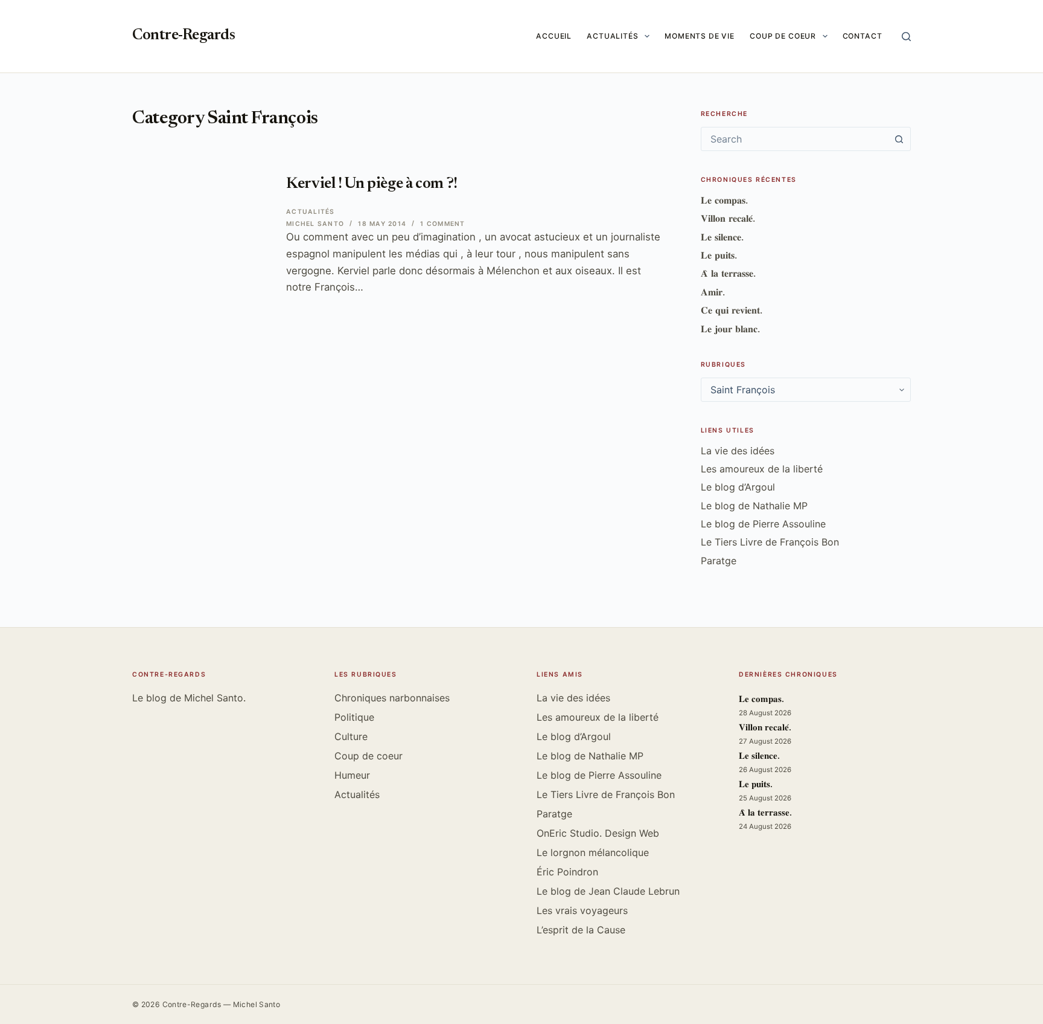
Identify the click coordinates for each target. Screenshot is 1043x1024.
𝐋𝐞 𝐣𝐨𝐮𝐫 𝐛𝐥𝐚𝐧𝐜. (730, 329)
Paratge (718, 561)
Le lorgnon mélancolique (593, 852)
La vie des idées (737, 451)
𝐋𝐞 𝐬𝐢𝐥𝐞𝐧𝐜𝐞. (722, 237)
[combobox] (794, 139)
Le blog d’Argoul (738, 487)
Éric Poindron (567, 872)
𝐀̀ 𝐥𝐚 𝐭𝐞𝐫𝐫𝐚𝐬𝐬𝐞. (728, 273)
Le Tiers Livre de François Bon (770, 542)
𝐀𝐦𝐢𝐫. (713, 292)
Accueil (554, 35)
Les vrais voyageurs (582, 910)
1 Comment (442, 224)
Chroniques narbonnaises (392, 698)
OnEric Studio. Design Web (598, 833)
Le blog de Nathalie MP (754, 506)
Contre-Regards (183, 35)
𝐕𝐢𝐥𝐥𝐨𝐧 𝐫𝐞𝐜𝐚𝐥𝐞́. (728, 218)
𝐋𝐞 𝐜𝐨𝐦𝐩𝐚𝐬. (724, 200)
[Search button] (898, 138)
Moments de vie (700, 35)
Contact (862, 35)
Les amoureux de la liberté (762, 469)
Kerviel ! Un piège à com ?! (372, 184)
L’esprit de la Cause (581, 930)
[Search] (906, 36)
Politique (354, 717)
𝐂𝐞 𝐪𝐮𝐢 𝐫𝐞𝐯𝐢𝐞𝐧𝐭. (731, 310)
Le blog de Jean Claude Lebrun (608, 891)
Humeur (352, 775)
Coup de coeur (783, 35)
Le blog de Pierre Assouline (763, 524)
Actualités (613, 35)
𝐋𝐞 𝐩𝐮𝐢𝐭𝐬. (719, 255)
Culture (351, 736)
